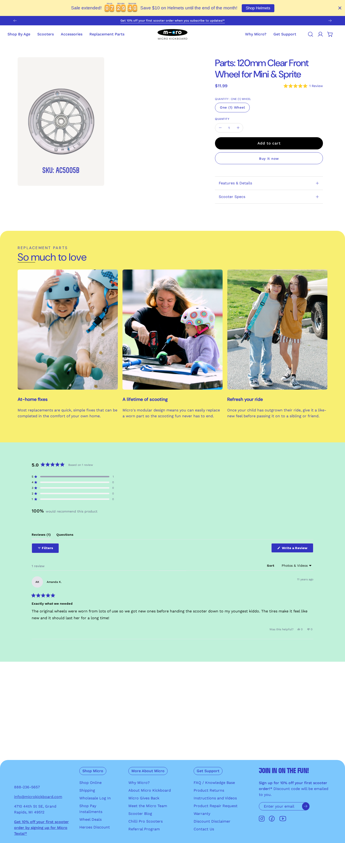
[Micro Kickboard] (172, 34)
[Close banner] (340, 8)
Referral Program (144, 829)
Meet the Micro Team (147, 806)
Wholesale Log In (95, 798)
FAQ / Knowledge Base (214, 782)
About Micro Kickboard (149, 790)
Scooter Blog (140, 813)
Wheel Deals (90, 819)
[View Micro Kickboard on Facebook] (271, 818)
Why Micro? (139, 782)
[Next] (330, 21)
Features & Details (235, 183)
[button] (285, 34)
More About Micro (148, 771)
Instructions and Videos (215, 798)
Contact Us (204, 829)
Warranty (202, 813)
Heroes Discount (94, 827)
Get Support (208, 771)
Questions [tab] (64, 535)
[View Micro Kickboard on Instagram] (261, 818)
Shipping (87, 790)
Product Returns (209, 790)
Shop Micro (92, 771)
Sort (271, 565)
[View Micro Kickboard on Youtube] (283, 818)
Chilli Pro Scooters (145, 821)
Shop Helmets (258, 8)
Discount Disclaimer (212, 821)
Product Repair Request (216, 806)
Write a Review (297, 549)
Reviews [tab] (41, 535)
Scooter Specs (232, 196)
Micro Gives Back (143, 798)
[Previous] (15, 21)
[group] (172, 20)
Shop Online (90, 782)
